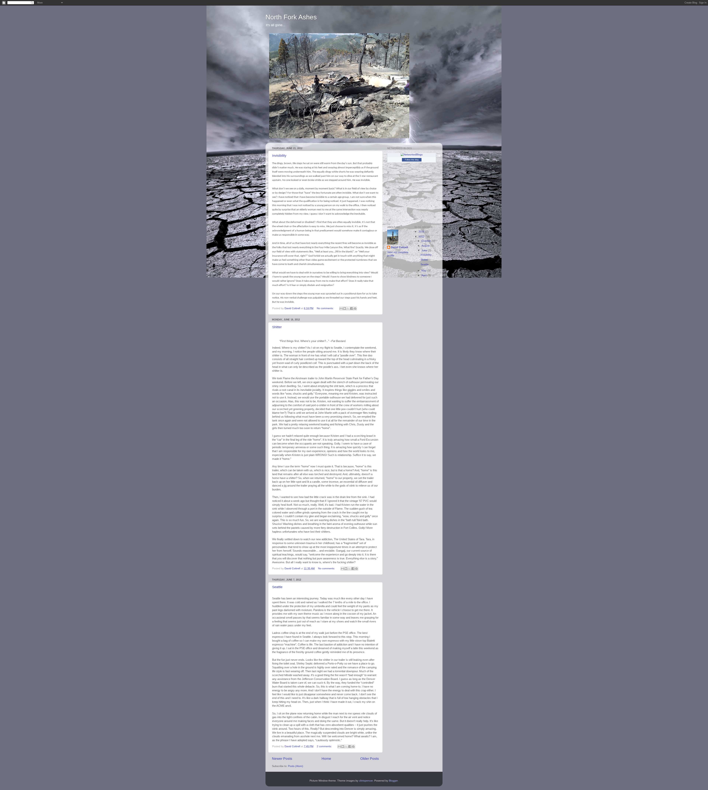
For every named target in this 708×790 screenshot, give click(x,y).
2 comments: (325, 746)
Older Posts (369, 759)
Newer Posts (282, 759)
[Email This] (341, 308)
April (424, 275)
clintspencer (366, 780)
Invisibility (279, 155)
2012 (422, 236)
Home (326, 759)
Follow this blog (412, 160)
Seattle (277, 587)
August (425, 245)
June (424, 250)
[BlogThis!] (344, 308)
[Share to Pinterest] (355, 308)
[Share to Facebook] (351, 308)
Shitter (277, 327)
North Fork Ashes (291, 17)
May (424, 270)
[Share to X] (348, 308)
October (426, 240)
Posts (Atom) (295, 766)
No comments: (325, 308)
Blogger (393, 780)
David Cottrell (399, 247)
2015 (422, 231)
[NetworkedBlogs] (412, 154)
